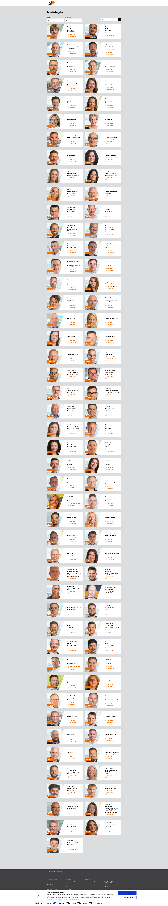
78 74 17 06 (110, 684)
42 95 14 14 (110, 738)
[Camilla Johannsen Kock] (94, 157)
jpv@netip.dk (72, 360)
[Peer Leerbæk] (56, 664)
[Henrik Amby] (94, 248)
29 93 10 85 (110, 214)
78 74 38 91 (72, 539)
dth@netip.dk (72, 235)
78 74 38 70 (110, 52)
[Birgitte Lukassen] (56, 121)
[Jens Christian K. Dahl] (94, 338)
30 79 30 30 (110, 703)
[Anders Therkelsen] (94, 67)
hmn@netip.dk (110, 270)
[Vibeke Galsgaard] (94, 827)
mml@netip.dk (110, 505)
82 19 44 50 (72, 829)
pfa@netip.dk (72, 687)
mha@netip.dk (110, 541)
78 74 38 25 (72, 810)
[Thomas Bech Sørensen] (94, 791)
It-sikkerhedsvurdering (52, 889)
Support (115, 2)
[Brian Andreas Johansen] (94, 139)
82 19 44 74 (72, 666)
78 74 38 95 (110, 630)
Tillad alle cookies (127, 893)
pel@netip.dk (72, 669)
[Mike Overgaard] (94, 592)
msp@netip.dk (72, 614)
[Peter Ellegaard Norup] (94, 664)
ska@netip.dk (72, 741)
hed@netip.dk (72, 252)
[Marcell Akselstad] (56, 519)
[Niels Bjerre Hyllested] (94, 628)
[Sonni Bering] (56, 754)
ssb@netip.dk (110, 758)
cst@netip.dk (72, 179)
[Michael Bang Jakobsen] (56, 574)
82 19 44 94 (72, 105)
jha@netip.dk (110, 378)
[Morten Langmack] (56, 628)
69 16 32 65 (72, 756)
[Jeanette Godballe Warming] (94, 320)
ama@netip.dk (72, 53)
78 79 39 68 (110, 394)
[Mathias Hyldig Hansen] (94, 537)
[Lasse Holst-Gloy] (94, 483)
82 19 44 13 (72, 685)
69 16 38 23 (72, 195)
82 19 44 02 (72, 141)
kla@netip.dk (110, 433)
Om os (82, 2)
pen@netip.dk (110, 668)
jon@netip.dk (72, 397)
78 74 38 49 (72, 467)
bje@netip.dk (110, 125)
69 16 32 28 (110, 431)
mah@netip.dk (72, 541)
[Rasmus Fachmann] (94, 700)
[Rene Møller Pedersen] (56, 718)
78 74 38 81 (72, 431)
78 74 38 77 (110, 792)
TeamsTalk (49, 886)
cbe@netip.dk (110, 216)
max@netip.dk (72, 559)
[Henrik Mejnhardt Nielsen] (94, 266)
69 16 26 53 (72, 287)
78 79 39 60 (110, 611)
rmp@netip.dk (72, 722)
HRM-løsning (69, 889)
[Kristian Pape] (94, 447)
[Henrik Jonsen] (56, 266)
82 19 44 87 (72, 69)
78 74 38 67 (110, 33)
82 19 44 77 (110, 141)
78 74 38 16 (72, 412)
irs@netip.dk (72, 307)
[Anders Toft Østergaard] (56, 85)
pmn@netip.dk (72, 704)
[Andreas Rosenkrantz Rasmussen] (94, 49)
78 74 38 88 (110, 775)
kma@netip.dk (72, 433)
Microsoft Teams (51, 884)
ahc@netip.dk (110, 35)
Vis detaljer (97, 903)
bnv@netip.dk (72, 143)
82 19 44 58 (72, 792)
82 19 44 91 (72, 358)
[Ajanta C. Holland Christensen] (94, 31)
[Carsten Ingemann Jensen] (94, 194)
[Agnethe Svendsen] (56, 31)
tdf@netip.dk (72, 813)
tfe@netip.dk (72, 831)
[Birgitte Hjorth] (94, 103)
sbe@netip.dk (72, 758)
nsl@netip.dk (72, 650)
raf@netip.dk (110, 705)
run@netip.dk (110, 722)
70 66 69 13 (110, 322)
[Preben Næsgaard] (56, 700)
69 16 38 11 (72, 177)
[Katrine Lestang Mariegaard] (56, 429)
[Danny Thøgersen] (56, 230)
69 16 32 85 (72, 847)
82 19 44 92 (72, 720)
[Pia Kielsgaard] (94, 682)
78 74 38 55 (72, 269)
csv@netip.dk (110, 179)
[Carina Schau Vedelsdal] (94, 176)
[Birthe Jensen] (94, 121)
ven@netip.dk (72, 849)
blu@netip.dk (72, 125)
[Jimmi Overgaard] (94, 356)
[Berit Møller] (56, 103)
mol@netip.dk (72, 632)
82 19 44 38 (72, 322)
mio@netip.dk (110, 597)
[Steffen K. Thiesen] (56, 772)
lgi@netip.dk (72, 505)
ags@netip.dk (72, 36)
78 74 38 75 (72, 340)
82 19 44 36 (110, 105)
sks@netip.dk (110, 740)
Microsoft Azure (50, 881)
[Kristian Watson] (56, 465)
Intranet (67, 884)
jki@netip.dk (72, 324)
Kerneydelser (74, 2)
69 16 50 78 (110, 232)
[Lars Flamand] (56, 483)
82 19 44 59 (72, 34)
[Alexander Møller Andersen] (56, 49)
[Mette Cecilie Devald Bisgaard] (94, 555)
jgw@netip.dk (110, 324)
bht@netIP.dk (110, 107)
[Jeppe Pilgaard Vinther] (56, 356)
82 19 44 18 (110, 412)
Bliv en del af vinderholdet (90, 881)
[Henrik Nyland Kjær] (56, 284)
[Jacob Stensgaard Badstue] (94, 302)
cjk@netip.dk (110, 161)
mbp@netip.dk (110, 614)
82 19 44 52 (110, 376)
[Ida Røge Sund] (56, 302)
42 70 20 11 (117, 286)
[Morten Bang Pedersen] (94, 610)
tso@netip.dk (110, 794)
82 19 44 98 (110, 123)
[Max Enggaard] (56, 555)
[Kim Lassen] (94, 429)
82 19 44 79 (72, 88)
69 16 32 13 (110, 486)
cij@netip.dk (110, 198)
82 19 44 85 (72, 376)
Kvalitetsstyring (69, 886)
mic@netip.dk (72, 593)
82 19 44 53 (72, 702)
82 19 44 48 (110, 177)
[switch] (68, 903)
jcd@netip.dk (110, 342)
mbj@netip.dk (72, 578)
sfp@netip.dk (72, 794)
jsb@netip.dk (110, 307)
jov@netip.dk (110, 360)
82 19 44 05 (72, 123)
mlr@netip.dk (110, 523)
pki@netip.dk (110, 686)
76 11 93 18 (110, 576)
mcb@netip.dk (110, 559)
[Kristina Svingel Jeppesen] (94, 465)
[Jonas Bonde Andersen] (56, 393)
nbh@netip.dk (110, 632)
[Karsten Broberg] (56, 411)
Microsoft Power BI (70, 881)
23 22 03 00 (117, 232)
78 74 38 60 (72, 591)
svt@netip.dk (110, 777)
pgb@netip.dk (110, 650)
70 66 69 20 (110, 195)
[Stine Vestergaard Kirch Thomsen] (94, 772)
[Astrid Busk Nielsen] (94, 85)
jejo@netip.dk (72, 342)
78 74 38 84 (110, 666)
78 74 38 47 (72, 51)
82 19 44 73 (72, 739)
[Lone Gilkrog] (56, 501)
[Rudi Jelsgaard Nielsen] (94, 718)
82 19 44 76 (72, 503)
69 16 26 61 (72, 449)
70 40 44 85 (72, 775)
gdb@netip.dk (110, 234)
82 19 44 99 (110, 69)
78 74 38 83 (72, 521)
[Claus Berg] (94, 212)
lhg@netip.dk (110, 488)
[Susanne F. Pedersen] (56, 791)
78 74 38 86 (110, 648)
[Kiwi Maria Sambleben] (56, 447)
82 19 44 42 (72, 214)
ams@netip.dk (72, 71)
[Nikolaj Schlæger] (56, 646)
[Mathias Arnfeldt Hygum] (56, 537)
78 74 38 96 (72, 233)
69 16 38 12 (110, 87)
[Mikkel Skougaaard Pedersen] (56, 610)
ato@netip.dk (72, 90)
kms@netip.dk (72, 451)
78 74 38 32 (72, 611)
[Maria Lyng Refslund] (94, 519)
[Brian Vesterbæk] (56, 157)
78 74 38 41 (110, 829)
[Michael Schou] (56, 592)
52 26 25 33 (72, 485)
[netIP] (51, 3)
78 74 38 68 (110, 503)
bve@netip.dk (72, 161)
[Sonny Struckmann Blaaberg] (94, 754)
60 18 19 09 (110, 521)
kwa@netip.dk (72, 469)
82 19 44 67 (110, 720)
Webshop (109, 2)
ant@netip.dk (110, 71)
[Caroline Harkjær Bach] (56, 194)
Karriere (88, 2)
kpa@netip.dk (110, 451)
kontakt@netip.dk (108, 886)
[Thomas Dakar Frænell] (56, 809)
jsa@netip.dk (72, 378)
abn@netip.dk (110, 89)
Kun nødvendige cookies (127, 897)
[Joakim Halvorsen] (94, 375)
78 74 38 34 (110, 305)
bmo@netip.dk (72, 107)
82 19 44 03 (72, 159)
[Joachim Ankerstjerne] (56, 375)
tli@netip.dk (110, 814)
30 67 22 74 (110, 268)
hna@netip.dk (110, 252)
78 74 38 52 (110, 449)
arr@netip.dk (110, 54)
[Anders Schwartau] (56, 67)
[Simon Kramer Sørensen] (94, 736)
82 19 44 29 (110, 340)
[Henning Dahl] (56, 248)
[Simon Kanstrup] (56, 736)
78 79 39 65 (110, 557)
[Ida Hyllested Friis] (94, 284)
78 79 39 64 (110, 756)
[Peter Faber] (56, 682)
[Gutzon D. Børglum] (94, 230)
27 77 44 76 (79, 503)
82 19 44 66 (72, 250)
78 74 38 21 (110, 159)
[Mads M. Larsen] (94, 501)
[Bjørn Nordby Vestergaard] (56, 139)
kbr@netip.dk (72, 415)
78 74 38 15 (72, 648)
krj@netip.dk (110, 469)
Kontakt (95, 2)
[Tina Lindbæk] (94, 809)
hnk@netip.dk (72, 289)
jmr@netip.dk (110, 397)
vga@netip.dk (110, 831)
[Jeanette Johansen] (56, 338)
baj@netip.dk (110, 143)
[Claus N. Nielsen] (56, 212)
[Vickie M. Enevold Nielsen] (56, 845)
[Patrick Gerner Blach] (94, 646)
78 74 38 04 (72, 394)
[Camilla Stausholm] (56, 176)
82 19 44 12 (110, 250)
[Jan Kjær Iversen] (56, 320)
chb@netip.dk (72, 198)
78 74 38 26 (72, 305)
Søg (120, 2)
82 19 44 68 (110, 595)
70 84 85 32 (72, 630)
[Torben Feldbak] (56, 827)
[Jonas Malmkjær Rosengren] (94, 393)
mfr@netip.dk (110, 578)
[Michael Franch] (94, 574)
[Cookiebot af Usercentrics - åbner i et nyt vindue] (38, 903)
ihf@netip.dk (110, 288)
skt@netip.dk (72, 777)
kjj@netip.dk (110, 415)
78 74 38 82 (110, 539)
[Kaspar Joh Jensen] (94, 411)
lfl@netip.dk (72, 487)
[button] (119, 19)
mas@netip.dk (72, 523)
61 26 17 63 (110, 467)
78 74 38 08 (110, 286)
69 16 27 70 (110, 358)
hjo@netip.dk (72, 271)
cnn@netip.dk (72, 216)
